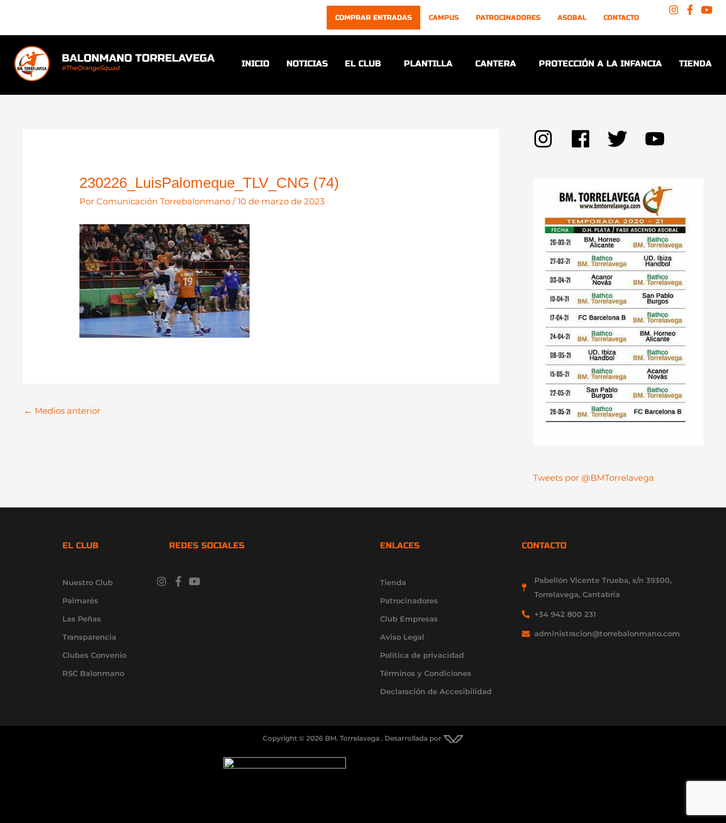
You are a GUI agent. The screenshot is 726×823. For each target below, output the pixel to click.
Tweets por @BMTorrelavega (593, 477)
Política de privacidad (422, 655)
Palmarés (80, 600)
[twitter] (626, 139)
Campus (444, 18)
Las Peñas (81, 618)
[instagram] (552, 139)
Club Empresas (409, 618)
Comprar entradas (373, 18)
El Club (363, 63)
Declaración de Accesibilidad (436, 691)
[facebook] (589, 139)
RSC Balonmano (93, 673)
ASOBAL (572, 18)
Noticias (307, 63)
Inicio (255, 63)
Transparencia (89, 636)
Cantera (495, 63)
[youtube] (658, 139)
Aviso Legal (402, 636)
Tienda (695, 63)
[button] (365, 64)
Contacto (621, 18)
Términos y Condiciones (425, 673)
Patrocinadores (508, 18)
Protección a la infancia (600, 63)
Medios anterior (62, 410)
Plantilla (428, 63)
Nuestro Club (87, 582)
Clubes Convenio (94, 655)
